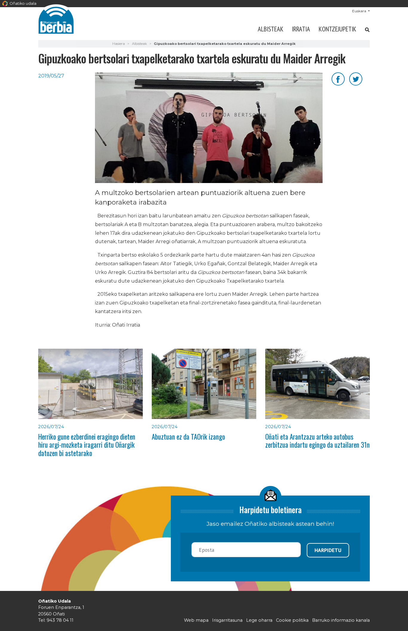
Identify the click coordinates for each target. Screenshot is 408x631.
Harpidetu (328, 550)
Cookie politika (292, 620)
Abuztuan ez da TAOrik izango (188, 437)
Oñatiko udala (22, 3)
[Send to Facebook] (338, 78)
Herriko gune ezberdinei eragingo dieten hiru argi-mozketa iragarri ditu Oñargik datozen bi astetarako (86, 445)
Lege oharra (259, 620)
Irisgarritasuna (227, 620)
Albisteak (270, 29)
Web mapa (196, 620)
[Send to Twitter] (355, 78)
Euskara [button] (359, 11)
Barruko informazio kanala (341, 620)
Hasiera (118, 44)
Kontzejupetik (337, 29)
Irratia (301, 29)
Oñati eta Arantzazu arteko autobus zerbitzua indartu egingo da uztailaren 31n (317, 441)
